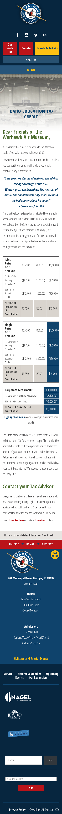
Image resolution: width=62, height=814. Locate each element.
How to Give (16, 520)
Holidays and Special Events (31, 658)
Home (7, 535)
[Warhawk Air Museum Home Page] (31, 23)
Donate (26, 48)
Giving (16, 535)
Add (31, 788)
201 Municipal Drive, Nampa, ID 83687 (31, 578)
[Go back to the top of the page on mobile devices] (55, 554)
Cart (31, 59)
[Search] (50, 760)
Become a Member (29, 674)
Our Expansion (38, 677)
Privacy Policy (17, 809)
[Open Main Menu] (31, 70)
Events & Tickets (47, 48)
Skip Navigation (4, 0)
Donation (40, 520)
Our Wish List (10, 48)
